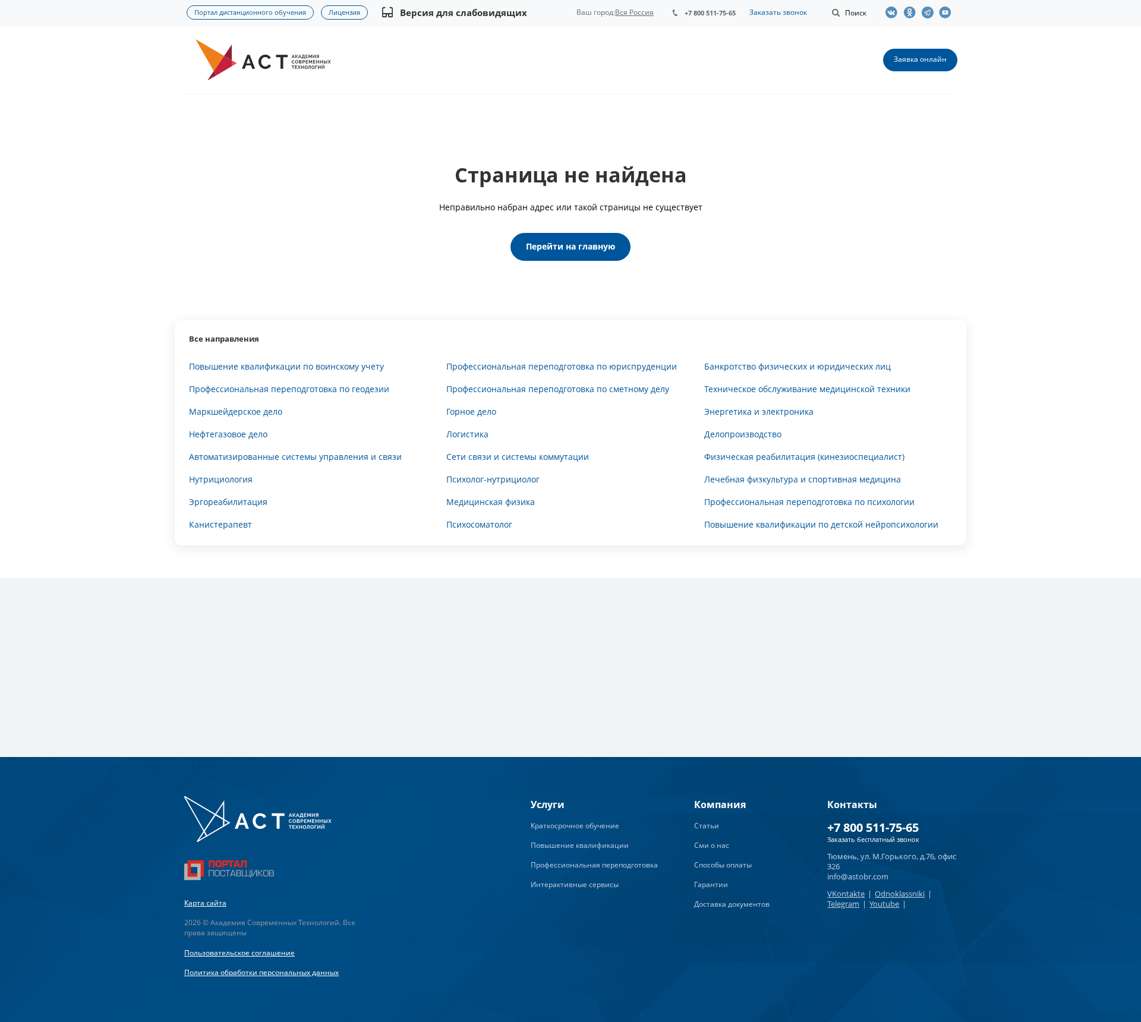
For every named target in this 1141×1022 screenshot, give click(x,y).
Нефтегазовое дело (228, 434)
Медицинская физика (490, 501)
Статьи (706, 826)
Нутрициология (221, 479)
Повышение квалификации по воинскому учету (286, 366)
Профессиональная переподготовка (594, 865)
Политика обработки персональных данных (261, 972)
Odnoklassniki (900, 893)
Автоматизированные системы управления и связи (295, 456)
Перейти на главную (570, 246)
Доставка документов (732, 904)
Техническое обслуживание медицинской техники (807, 389)
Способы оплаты (723, 865)
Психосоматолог (479, 524)
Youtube (884, 903)
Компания (720, 804)
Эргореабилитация (228, 501)
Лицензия (344, 12)
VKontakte (846, 893)
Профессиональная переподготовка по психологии (809, 501)
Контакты (852, 804)
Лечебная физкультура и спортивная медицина (802, 479)
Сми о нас (711, 845)
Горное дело (471, 411)
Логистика (467, 434)
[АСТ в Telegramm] (930, 12)
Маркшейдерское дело (235, 411)
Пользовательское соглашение (239, 953)
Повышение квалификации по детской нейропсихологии (821, 524)
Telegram (843, 903)
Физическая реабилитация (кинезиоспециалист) (804, 456)
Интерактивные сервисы (575, 884)
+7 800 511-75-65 (710, 12)
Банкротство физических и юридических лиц (797, 366)
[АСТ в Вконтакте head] (894, 12)
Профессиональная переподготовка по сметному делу (557, 389)
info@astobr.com (857, 876)
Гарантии (711, 884)
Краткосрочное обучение (575, 826)
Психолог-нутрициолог (493, 479)
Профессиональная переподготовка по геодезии (289, 389)
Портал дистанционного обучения (250, 12)
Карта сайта (205, 903)
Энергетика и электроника (759, 411)
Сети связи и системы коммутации (517, 456)
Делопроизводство (742, 434)
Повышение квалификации (580, 845)
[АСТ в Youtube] (948, 12)
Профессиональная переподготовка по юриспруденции (561, 366)
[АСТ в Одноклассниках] (912, 12)
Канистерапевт (220, 524)
